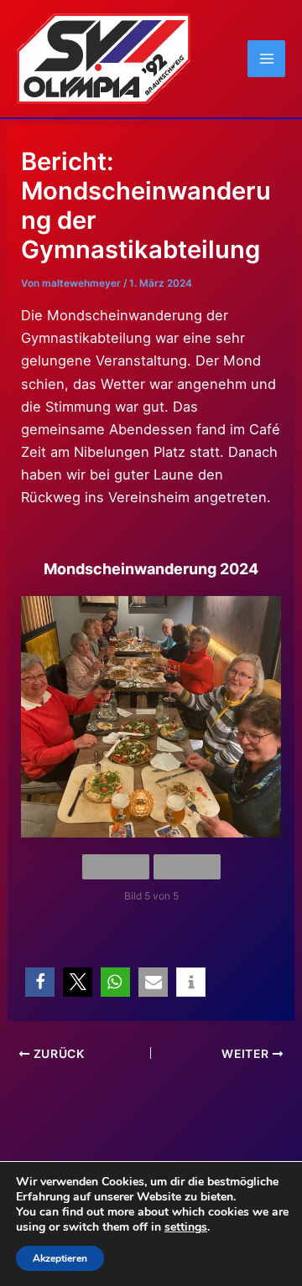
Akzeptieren (60, 1258)
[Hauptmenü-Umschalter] (266, 59)
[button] (40, 982)
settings (185, 1227)
